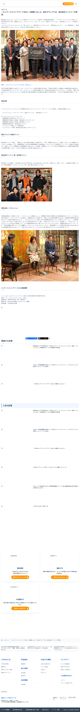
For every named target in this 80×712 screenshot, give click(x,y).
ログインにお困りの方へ (67, 683)
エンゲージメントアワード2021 (18, 297)
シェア (35, 338)
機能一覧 (3, 666)
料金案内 (23, 664)
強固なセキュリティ (6, 672)
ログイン (63, 680)
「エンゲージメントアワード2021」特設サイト (18, 84)
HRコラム (43, 672)
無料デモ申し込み (65, 666)
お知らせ (6, 640)
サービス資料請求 (65, 664)
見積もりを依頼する (66, 669)
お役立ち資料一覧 (45, 664)
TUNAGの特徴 (4, 664)
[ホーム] (1, 640)
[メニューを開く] (76, 3)
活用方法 (23, 675)
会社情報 (23, 684)
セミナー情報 (44, 666)
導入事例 (23, 672)
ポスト (46, 338)
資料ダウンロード (68, 3)
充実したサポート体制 (6, 669)
